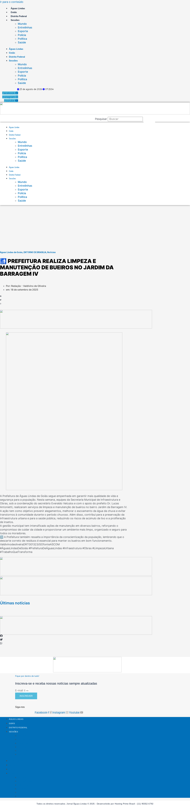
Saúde (22, 42)
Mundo (22, 23)
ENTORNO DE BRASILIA (35, 252)
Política (22, 38)
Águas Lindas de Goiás (11, 252)
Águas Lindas (18, 8)
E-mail (19, 690)
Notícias (51, 252)
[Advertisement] (95, 227)
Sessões (15, 20)
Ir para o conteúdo (11, 1)
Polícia (22, 35)
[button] (12, 296)
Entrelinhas (25, 27)
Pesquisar (101, 118)
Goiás (14, 12)
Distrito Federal (19, 16)
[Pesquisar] (149, 119)
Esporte (23, 31)
